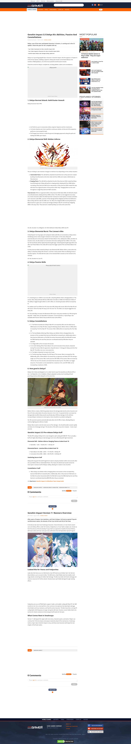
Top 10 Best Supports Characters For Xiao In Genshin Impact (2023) (43, 51)
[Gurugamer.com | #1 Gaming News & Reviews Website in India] (35, 5)
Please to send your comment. (38, 496)
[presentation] (32, 487)
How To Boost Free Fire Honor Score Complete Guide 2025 (96, 130)
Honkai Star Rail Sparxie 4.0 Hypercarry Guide (97, 109)
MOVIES (67, 9)
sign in (34, 496)
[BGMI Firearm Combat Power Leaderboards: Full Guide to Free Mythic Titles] (84, 124)
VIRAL (46, 9)
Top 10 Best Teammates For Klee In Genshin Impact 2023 (41, 49)
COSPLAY (60, 9)
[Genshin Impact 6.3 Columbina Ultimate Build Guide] (84, 117)
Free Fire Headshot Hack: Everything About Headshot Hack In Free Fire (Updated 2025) (97, 89)
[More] (71, 9)
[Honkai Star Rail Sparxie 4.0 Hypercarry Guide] (84, 110)
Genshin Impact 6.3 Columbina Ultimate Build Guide (96, 116)
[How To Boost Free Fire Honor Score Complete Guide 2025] (84, 131)
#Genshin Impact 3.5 (64, 487)
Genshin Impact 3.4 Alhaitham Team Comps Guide (50, 481)
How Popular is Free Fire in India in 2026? (97, 62)
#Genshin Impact (38, 487)
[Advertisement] (52, 22)
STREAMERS (53, 9)
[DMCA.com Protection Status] (65, 742)
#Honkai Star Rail (59, 1)
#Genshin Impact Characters (50, 487)
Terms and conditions (72, 726)
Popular (75, 491)
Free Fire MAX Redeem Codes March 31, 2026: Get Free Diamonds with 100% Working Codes (96, 103)
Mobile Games (47, 40)
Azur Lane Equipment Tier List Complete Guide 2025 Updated (97, 71)
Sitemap (68, 728)
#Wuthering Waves (50, 1)
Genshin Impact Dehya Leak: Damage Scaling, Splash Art (41, 53)
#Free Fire (43, 1)
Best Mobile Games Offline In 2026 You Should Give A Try (95, 80)
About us (68, 724)
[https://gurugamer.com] (35, 727)
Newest (69, 491)
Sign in (101, 4)
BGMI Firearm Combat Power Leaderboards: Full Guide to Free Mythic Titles (96, 124)
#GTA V (38, 1)
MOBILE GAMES (31, 9)
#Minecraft (33, 1)
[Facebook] (92, 5)
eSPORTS (40, 9)
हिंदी (100, 9)
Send (74, 500)
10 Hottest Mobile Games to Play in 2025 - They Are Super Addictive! (90, 55)
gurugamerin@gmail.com (53, 727)
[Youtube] (95, 5)
